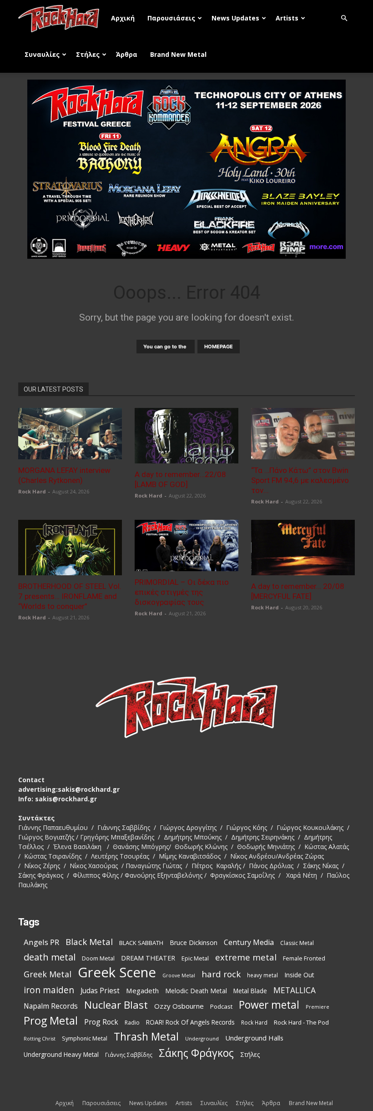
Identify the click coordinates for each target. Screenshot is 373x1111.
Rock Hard (32, 491)
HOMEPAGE (218, 346)
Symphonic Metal (84, 1038)
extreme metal (246, 957)
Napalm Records (51, 1006)
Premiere (317, 1006)
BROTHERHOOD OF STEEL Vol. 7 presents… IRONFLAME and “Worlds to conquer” (69, 596)
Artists (287, 18)
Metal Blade (250, 990)
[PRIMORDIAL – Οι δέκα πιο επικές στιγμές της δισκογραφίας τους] (186, 545)
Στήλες (88, 54)
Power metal (269, 1005)
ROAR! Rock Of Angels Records (190, 1022)
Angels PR (41, 942)
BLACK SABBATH (141, 943)
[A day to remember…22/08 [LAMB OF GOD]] (186, 435)
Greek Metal (47, 974)
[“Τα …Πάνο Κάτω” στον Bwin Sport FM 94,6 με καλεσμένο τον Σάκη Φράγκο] (303, 433)
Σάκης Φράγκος (196, 1053)
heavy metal (262, 975)
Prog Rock (101, 1022)
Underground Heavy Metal (61, 1054)
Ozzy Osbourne (179, 1005)
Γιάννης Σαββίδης (128, 1054)
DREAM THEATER (148, 958)
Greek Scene (117, 972)
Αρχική (123, 18)
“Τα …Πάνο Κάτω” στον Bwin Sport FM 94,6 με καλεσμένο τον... (300, 480)
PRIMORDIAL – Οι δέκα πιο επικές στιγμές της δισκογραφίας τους (182, 592)
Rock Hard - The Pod (301, 1022)
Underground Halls (254, 1037)
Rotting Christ (39, 1039)
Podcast (221, 1006)
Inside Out (299, 974)
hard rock (221, 974)
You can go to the (165, 346)
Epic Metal (195, 958)
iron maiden (49, 990)
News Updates (235, 18)
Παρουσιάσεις (171, 18)
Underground (202, 1038)
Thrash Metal (146, 1036)
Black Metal (89, 942)
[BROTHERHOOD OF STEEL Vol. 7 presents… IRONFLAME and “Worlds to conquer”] (70, 547)
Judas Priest (100, 990)
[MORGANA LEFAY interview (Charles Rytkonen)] (70, 433)
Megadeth (142, 990)
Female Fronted (304, 958)
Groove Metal (178, 975)
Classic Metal (297, 943)
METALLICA (294, 990)
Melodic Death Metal (196, 990)
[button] (344, 18)
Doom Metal (98, 958)
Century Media (249, 942)
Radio (132, 1022)
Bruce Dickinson (193, 942)
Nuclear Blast (116, 1005)
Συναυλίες (42, 54)
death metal (50, 957)
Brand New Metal (178, 54)
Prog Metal (51, 1021)
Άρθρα (126, 54)
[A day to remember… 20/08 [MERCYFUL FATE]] (303, 547)
